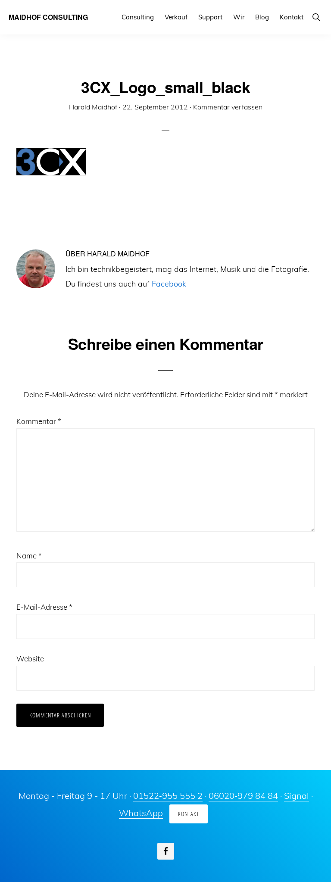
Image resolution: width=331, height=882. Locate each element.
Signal (296, 795)
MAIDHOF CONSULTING (48, 17)
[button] (316, 17)
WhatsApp (141, 812)
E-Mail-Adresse (44, 606)
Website (30, 658)
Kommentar (38, 421)
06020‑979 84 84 (243, 795)
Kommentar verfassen (227, 107)
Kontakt (188, 814)
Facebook (169, 284)
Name (29, 555)
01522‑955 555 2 (168, 795)
